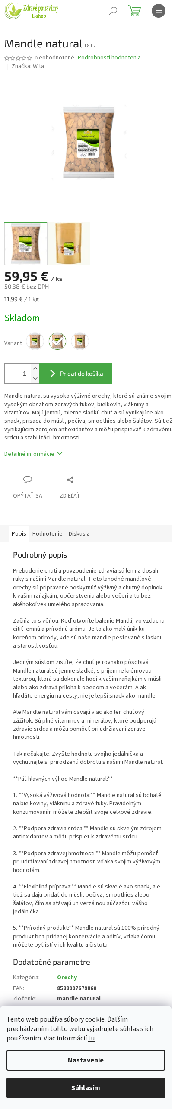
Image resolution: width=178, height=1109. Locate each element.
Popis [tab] (19, 534)
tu (91, 1038)
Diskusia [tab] (79, 534)
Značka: (28, 66)
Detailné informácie (29, 454)
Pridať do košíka (81, 373)
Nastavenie (86, 1060)
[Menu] (158, 10)
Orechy (67, 977)
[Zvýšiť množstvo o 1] (35, 369)
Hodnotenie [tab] (47, 534)
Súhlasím (85, 1088)
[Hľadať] (113, 10)
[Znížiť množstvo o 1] (35, 378)
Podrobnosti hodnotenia (109, 58)
